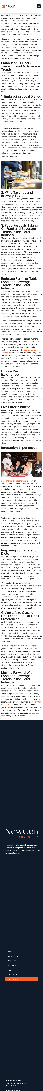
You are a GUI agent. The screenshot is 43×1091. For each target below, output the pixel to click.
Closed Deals (12, 961)
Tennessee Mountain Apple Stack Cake (25, 147)
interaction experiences (16, 481)
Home (10, 951)
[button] (39, 6)
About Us (11, 974)
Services (11, 965)
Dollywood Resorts (9, 139)
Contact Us (13, 979)
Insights (10, 970)
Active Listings (13, 956)
